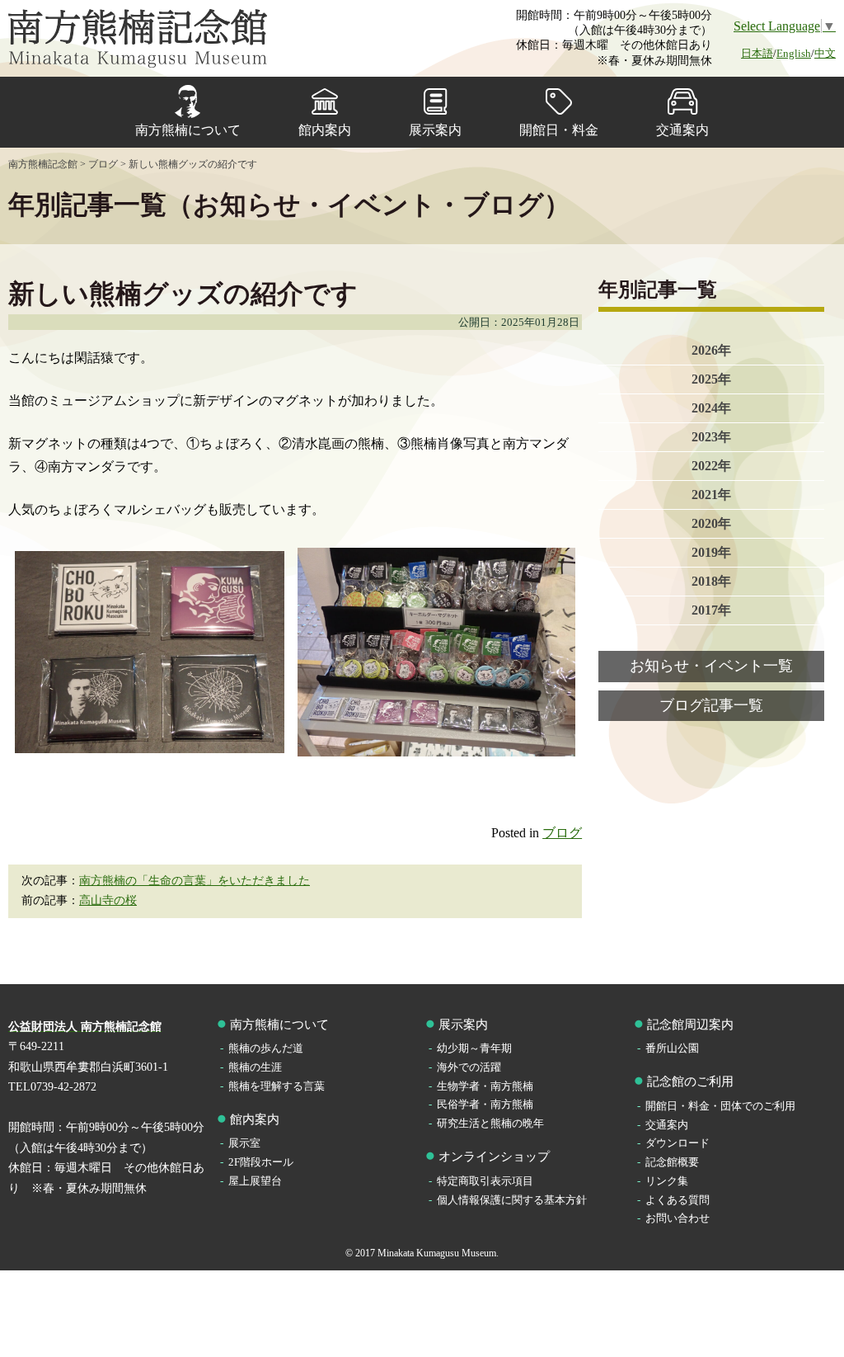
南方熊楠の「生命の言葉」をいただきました (194, 880)
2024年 (711, 408)
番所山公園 (672, 1048)
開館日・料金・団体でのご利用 (720, 1106)
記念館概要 (672, 1162)
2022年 (711, 466)
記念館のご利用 (690, 1081)
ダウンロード (677, 1143)
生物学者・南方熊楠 (485, 1086)
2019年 (711, 552)
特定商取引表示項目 (485, 1181)
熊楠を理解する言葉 (276, 1086)
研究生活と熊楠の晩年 (490, 1123)
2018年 (711, 581)
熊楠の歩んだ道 (265, 1048)
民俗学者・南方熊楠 (485, 1104)
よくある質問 (677, 1200)
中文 (825, 53)
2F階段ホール (260, 1162)
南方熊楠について (188, 130)
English (793, 53)
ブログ (562, 833)
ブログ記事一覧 (711, 705)
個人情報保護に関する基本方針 (512, 1200)
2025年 (711, 379)
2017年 (711, 610)
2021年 (711, 495)
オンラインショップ (494, 1156)
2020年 (711, 523)
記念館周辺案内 (690, 1024)
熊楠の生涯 (255, 1067)
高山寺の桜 (108, 900)
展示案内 (435, 130)
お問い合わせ (677, 1218)
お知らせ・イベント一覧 (711, 665)
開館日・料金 (558, 130)
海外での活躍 (469, 1067)
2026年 (711, 350)
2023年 (711, 437)
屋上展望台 (255, 1181)
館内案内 (324, 130)
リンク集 (666, 1181)
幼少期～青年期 (474, 1048)
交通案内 (682, 130)
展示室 (244, 1143)
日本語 (757, 53)
